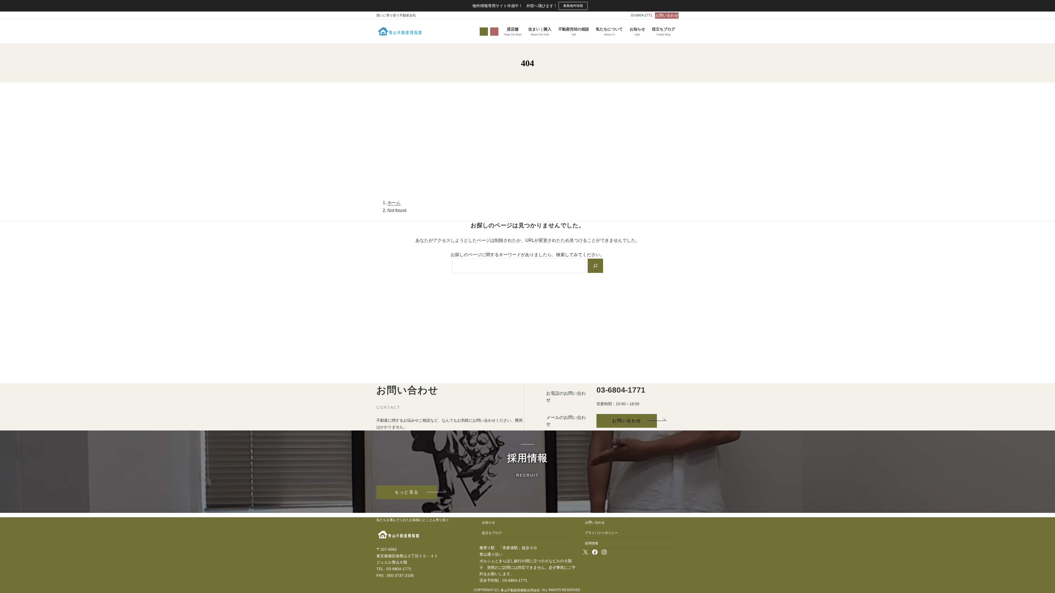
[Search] (595, 266)
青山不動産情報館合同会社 (520, 590)
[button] (667, 15)
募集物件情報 (573, 6)
